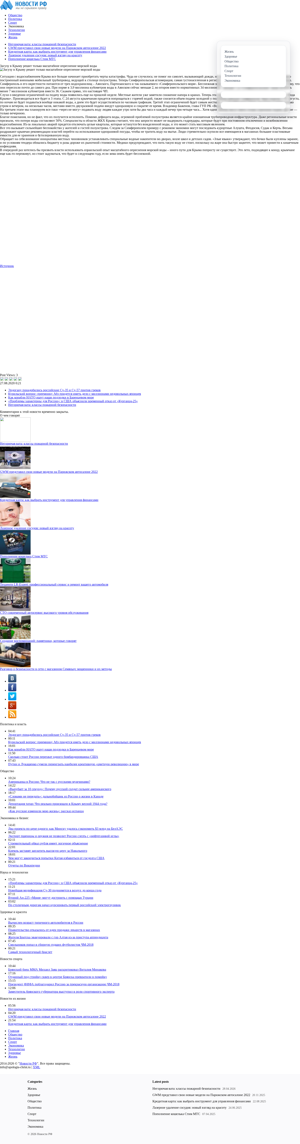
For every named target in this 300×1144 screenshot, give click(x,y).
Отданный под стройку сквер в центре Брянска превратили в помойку (57, 977)
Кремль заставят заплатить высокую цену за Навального (47, 850)
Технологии (16, 30)
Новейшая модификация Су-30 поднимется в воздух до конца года (54, 890)
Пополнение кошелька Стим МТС (32, 59)
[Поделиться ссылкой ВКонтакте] (2, 379)
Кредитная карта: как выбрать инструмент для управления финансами (57, 51)
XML (36, 1067)
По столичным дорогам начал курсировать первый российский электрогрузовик (64, 905)
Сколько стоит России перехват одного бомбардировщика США (53, 757)
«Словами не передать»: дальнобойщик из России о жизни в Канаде (55, 796)
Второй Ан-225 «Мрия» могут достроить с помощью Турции (50, 897)
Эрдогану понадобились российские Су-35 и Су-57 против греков (54, 390)
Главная (13, 1031)
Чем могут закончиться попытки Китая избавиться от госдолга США (56, 858)
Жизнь (12, 37)
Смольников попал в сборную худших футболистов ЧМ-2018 (50, 944)
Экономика (16, 1045)
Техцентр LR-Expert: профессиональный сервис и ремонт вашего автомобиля (54, 584)
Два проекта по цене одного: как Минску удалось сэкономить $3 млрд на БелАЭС (65, 828)
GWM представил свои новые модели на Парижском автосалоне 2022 (57, 48)
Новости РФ (28, 1063)
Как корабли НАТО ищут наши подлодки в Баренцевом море (51, 397)
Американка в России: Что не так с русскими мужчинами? (49, 781)
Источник (7, 266)
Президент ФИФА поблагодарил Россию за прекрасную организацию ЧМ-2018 (63, 984)
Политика (15, 19)
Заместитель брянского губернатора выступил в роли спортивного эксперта (61, 991)
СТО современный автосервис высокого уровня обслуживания (44, 612)
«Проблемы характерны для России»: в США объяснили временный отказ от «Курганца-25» (73, 401)
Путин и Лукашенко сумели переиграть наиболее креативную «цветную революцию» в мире (73, 764)
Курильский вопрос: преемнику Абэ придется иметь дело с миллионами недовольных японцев (74, 393)
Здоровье (14, 33)
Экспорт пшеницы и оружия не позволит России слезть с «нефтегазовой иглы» (63, 836)
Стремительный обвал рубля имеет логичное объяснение (48, 843)
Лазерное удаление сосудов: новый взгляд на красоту (45, 55)
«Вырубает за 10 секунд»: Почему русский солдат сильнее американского (59, 789)
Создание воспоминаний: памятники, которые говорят (38, 641)
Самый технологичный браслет (30, 952)
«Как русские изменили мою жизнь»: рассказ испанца (46, 811)
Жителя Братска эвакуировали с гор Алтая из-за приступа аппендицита (58, 937)
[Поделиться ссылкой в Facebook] (6, 379)
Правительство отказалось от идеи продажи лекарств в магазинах (54, 930)
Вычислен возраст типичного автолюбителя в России (45, 922)
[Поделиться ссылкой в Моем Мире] (15, 379)
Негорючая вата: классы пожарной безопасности (42, 44)
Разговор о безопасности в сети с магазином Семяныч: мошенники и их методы (56, 669)
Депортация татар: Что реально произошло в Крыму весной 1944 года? (57, 803)
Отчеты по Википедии (24, 865)
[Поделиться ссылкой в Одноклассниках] (20, 379)
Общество (15, 15)
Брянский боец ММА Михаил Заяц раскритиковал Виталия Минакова (57, 969)
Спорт (12, 22)
